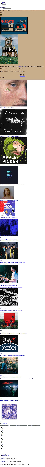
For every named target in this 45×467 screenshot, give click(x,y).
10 (2, 430)
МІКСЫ (3, 1)
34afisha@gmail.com (3, 458)
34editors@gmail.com (3, 461)
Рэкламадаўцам (4, 454)
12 (2, 432)
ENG (5, 7)
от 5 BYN (22, 76)
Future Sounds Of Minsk (22, 66)
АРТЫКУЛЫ (4, 3)
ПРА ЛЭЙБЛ (4, 4)
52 (2, 435)
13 (2, 441)
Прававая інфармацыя (5, 455)
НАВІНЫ (3, 2)
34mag (1, 14)
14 (2, 433)
